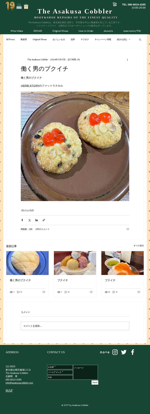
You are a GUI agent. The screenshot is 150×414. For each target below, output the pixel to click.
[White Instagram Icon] (115, 352)
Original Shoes (40, 39)
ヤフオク (85, 39)
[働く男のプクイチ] (27, 263)
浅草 (73, 39)
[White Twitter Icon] (123, 352)
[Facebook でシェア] (22, 220)
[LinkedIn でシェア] (36, 220)
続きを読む (122, 39)
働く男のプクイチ (20, 280)
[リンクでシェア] (43, 220)
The (44, 11)
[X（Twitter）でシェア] (29, 220)
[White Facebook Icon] (132, 352)
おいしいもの (59, 39)
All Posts (10, 39)
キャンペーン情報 (103, 39)
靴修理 (24, 39)
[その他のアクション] (127, 59)
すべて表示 (139, 245)
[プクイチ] (75, 263)
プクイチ (62, 280)
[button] (37, 31)
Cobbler (98, 11)
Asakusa (66, 11)
